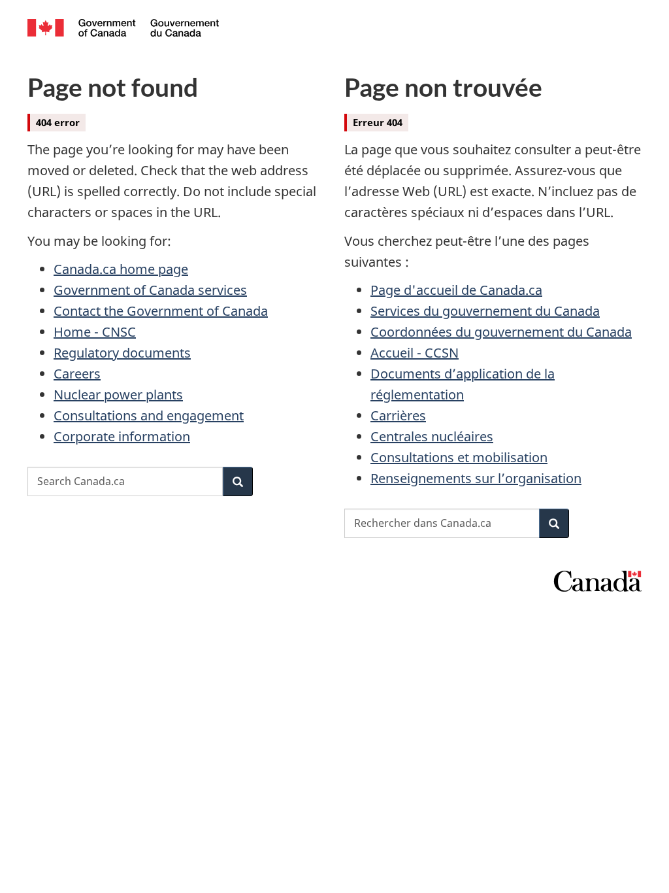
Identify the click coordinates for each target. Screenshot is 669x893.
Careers (77, 373)
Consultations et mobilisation (458, 457)
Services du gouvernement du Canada (485, 311)
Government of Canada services (150, 290)
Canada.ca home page (121, 269)
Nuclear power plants (118, 394)
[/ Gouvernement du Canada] (123, 30)
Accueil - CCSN (414, 353)
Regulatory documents (122, 353)
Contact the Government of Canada (161, 311)
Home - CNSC (95, 332)
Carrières (398, 415)
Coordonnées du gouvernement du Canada (501, 332)
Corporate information (122, 436)
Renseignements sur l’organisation (475, 478)
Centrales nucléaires (431, 436)
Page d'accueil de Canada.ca (456, 290)
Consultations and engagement (149, 415)
